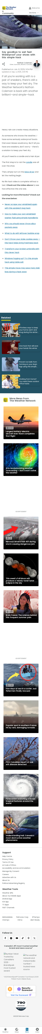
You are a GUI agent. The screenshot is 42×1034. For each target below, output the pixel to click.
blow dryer (29, 172)
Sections (32, 13)
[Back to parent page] (8, 11)
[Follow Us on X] (34, 938)
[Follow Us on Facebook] (5, 938)
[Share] (3, 64)
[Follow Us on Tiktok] (23, 938)
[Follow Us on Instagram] (11, 938)
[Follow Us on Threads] (29, 938)
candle (29, 162)
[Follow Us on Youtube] (17, 938)
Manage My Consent (10, 871)
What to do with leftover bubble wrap (22, 233)
